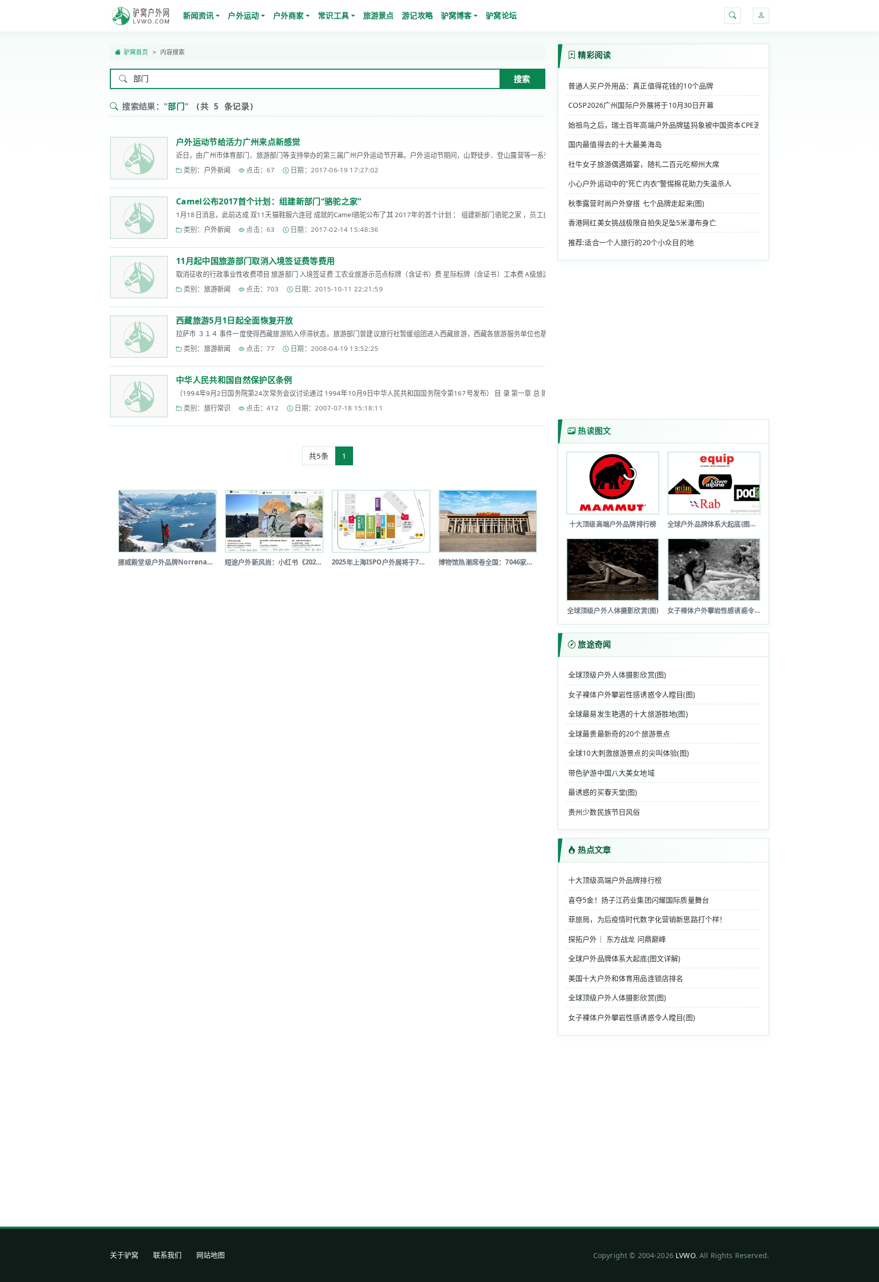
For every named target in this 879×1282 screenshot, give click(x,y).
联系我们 (167, 1255)
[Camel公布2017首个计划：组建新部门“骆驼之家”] (139, 217)
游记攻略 (417, 15)
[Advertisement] (327, 611)
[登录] (761, 16)
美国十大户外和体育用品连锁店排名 (625, 978)
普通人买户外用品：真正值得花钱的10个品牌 (640, 86)
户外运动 (243, 15)
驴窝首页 (136, 52)
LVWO (685, 1255)
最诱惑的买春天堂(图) (602, 792)
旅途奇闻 (594, 644)
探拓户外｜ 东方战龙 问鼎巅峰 (617, 939)
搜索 (522, 78)
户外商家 (288, 15)
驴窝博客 (456, 15)
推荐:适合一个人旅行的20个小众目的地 (631, 242)
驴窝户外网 (140, 16)
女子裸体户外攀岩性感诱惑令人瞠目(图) (631, 694)
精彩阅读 (594, 55)
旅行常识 (217, 407)
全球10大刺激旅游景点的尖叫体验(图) (628, 753)
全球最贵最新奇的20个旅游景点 (619, 733)
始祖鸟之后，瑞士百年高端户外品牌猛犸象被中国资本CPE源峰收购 (663, 125)
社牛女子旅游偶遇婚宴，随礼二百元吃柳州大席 (643, 164)
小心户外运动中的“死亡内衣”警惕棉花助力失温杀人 (650, 183)
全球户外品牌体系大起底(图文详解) (624, 958)
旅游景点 (378, 15)
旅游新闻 (217, 288)
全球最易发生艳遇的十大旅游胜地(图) (628, 714)
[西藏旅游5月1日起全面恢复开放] (139, 336)
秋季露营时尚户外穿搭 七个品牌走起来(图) (636, 203)
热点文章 (594, 849)
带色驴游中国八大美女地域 (611, 773)
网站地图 (210, 1255)
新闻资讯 (198, 15)
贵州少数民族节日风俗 (604, 812)
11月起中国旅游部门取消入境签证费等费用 (255, 260)
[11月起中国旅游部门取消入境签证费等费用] (139, 277)
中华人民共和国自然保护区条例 (234, 379)
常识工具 (333, 15)
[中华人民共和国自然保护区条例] (139, 396)
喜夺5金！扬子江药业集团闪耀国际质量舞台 (638, 900)
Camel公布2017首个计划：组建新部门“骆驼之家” (269, 201)
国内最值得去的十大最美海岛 (615, 144)
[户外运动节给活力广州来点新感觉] (139, 158)
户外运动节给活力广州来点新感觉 (238, 141)
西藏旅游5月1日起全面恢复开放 (235, 320)
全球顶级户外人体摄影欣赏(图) (617, 674)
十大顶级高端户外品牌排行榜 (615, 880)
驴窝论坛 (501, 15)
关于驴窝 (124, 1255)
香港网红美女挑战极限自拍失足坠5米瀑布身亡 (642, 222)
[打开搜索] (732, 16)
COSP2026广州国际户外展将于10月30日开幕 (641, 105)
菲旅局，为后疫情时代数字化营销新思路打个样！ (647, 919)
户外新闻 (217, 169)
